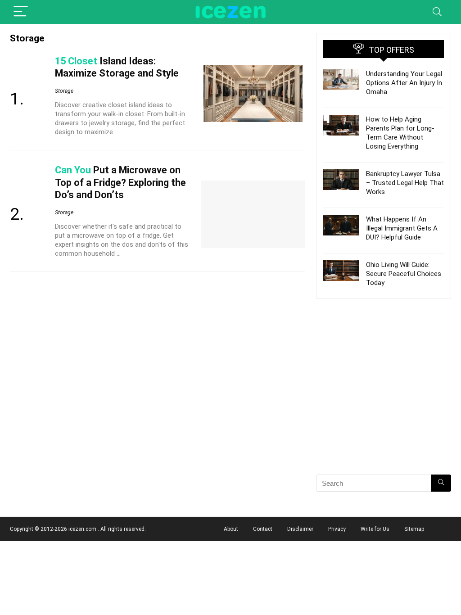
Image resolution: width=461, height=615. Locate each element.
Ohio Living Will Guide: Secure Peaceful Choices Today (403, 274)
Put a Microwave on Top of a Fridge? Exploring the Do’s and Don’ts (120, 182)
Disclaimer (300, 529)
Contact (262, 529)
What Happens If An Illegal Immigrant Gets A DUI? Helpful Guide (402, 228)
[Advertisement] (383, 402)
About (231, 529)
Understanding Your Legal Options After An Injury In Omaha (404, 83)
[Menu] (21, 12)
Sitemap (414, 529)
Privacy (337, 529)
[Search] (437, 12)
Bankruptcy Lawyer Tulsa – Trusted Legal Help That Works (405, 183)
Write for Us (375, 529)
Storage (64, 91)
